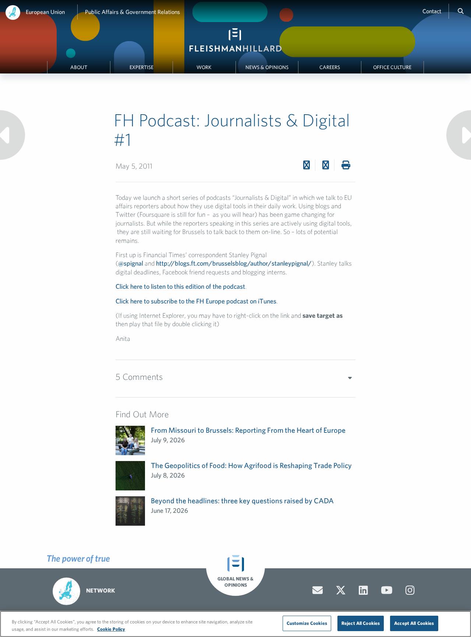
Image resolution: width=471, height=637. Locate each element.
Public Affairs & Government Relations (132, 11)
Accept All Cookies (414, 623)
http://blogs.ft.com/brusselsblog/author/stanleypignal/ (234, 263)
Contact (431, 11)
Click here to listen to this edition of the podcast (180, 286)
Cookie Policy (111, 629)
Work (204, 67)
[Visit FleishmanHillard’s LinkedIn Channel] (363, 590)
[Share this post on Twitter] (306, 165)
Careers (329, 67)
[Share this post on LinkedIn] (325, 165)
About (78, 67)
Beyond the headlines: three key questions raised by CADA (242, 500)
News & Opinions (266, 67)
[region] (235, 624)
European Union (45, 11)
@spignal (130, 263)
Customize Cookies (307, 623)
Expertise (141, 67)
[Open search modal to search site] (461, 11)
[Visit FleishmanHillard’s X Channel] (341, 590)
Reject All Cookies (360, 623)
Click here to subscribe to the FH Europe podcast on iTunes (196, 301)
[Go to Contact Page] (317, 590)
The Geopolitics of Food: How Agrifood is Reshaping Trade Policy (251, 465)
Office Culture (392, 67)
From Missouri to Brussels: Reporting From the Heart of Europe (248, 430)
